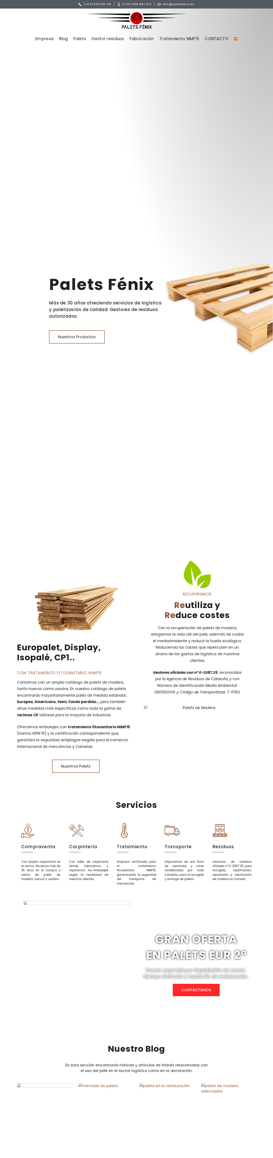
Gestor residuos (107, 39)
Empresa (44, 39)
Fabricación (142, 39)
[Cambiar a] (235, 39)
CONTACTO (216, 39)
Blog (63, 39)
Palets (79, 39)
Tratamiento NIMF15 (179, 39)
